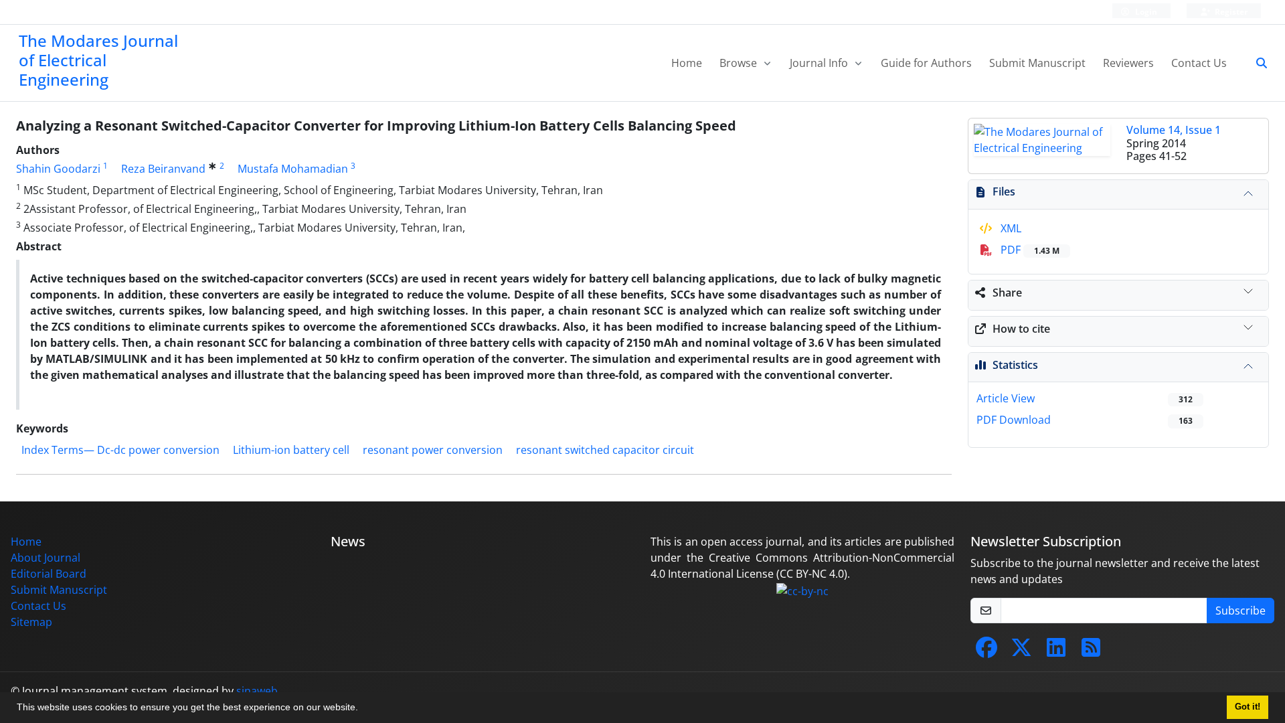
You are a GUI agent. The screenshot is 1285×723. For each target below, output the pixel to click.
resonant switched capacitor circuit (605, 450)
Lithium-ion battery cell (291, 450)
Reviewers (1128, 63)
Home (686, 63)
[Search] (1256, 63)
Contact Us (1199, 63)
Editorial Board (48, 573)
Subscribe (1240, 610)
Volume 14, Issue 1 (1173, 130)
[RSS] (1091, 651)
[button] (363, 709)
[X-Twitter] (1021, 651)
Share (1007, 292)
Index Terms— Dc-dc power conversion (120, 450)
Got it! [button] (1247, 707)
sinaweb (257, 691)
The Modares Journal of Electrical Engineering (98, 59)
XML (1009, 228)
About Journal (45, 557)
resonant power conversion (433, 450)
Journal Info (820, 63)
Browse (739, 63)
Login (1145, 11)
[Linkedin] (1056, 651)
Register (1230, 11)
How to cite (1021, 328)
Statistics (1015, 364)
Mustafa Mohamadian (293, 168)
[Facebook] (986, 651)
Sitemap (31, 622)
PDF (1028, 249)
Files (1004, 191)
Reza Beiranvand (163, 168)
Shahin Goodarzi (58, 168)
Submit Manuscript (1037, 63)
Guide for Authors (926, 63)
